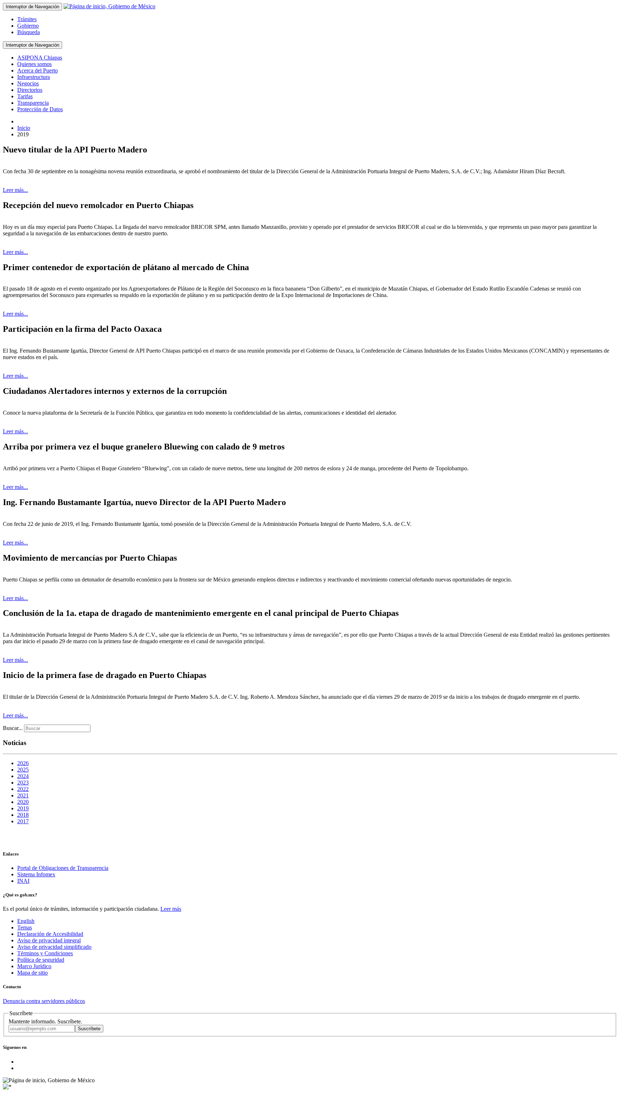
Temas (24, 927)
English (25, 921)
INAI (23, 881)
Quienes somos (34, 64)
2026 (23, 763)
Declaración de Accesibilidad (50, 934)
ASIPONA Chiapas (39, 58)
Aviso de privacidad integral (49, 940)
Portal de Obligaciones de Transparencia (62, 868)
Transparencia (33, 103)
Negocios (28, 83)
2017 (23, 821)
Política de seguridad (40, 960)
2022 (23, 789)
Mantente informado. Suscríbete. (45, 1021)
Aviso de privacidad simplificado (54, 947)
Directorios (29, 90)
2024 (23, 776)
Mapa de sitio (32, 973)
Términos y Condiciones (45, 953)
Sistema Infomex (36, 874)
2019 (23, 808)
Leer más (170, 909)
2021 (23, 795)
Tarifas (25, 96)
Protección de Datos (40, 109)
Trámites (27, 19)
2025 (23, 770)
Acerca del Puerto (37, 70)
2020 (23, 802)
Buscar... (13, 728)
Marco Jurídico (34, 966)
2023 (23, 782)
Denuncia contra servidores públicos (44, 1001)
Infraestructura (33, 77)
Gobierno (28, 26)
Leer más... (15, 190)
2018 (23, 815)
